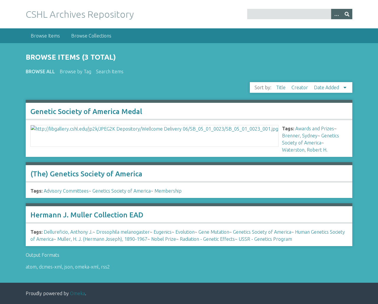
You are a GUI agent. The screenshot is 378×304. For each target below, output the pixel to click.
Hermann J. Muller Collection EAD (86, 215)
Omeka (77, 293)
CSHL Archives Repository (80, 14)
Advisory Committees (66, 191)
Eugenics (163, 232)
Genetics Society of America (121, 191)
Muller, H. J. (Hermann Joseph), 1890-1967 (102, 239)
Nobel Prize (163, 239)
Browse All (40, 71)
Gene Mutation (213, 232)
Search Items (109, 71)
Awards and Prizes (314, 128)
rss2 (105, 266)
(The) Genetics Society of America (86, 174)
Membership (168, 191)
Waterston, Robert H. (305, 149)
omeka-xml (87, 266)
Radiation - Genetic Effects (207, 239)
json (68, 266)
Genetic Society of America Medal (86, 112)
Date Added (327, 87)
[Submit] (347, 14)
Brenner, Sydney (299, 135)
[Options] (336, 14)
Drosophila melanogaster (123, 232)
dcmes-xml (50, 266)
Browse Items (45, 35)
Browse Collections (91, 35)
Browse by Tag (75, 71)
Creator (300, 87)
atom (31, 266)
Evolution (185, 232)
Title (281, 87)
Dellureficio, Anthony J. (68, 232)
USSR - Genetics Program (265, 239)
